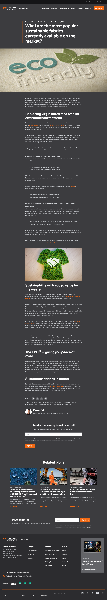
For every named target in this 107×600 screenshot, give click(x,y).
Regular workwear (55, 402)
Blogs (64, 550)
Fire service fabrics (51, 558)
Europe (92, 1)
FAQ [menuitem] (81, 2)
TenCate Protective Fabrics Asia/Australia (18, 576)
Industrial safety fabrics (52, 550)
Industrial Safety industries (34, 22)
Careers (30, 558)
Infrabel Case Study (56, 386)
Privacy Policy (70, 440)
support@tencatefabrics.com (12, 555)
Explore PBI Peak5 (89, 569)
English (100, 1)
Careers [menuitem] (76, 2)
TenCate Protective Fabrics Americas (17, 572)
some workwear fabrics (57, 125)
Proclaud (48, 565)
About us (88, 8)
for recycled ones (34, 125)
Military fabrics (50, 562)
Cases (73, 8)
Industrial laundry (40, 404)
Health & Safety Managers (55, 404)
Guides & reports (67, 562)
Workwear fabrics (51, 554)
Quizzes (64, 565)
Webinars (65, 554)
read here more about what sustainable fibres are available (49, 243)
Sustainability (66, 402)
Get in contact (32, 550)
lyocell (73, 186)
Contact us (98, 8)
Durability (67, 404)
